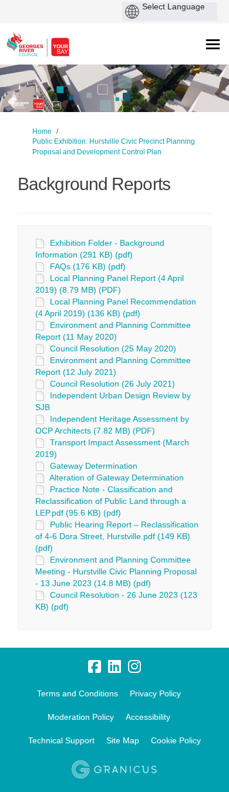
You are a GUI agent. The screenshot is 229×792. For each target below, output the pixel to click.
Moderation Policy (81, 717)
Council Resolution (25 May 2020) (113, 348)
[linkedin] (114, 666)
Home (42, 131)
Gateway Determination (93, 466)
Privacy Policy (155, 693)
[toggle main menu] (213, 44)
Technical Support (61, 740)
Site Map (122, 740)
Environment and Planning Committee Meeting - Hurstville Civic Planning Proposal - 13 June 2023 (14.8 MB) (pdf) (116, 571)
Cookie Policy (176, 740)
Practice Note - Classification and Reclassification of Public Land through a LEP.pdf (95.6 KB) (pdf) (110, 501)
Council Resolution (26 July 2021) (112, 383)
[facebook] (94, 666)
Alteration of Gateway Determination (116, 477)
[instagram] (134, 666)
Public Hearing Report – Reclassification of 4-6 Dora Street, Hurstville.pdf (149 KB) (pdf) (116, 536)
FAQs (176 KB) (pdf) (88, 266)
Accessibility (148, 717)
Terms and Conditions (77, 693)
